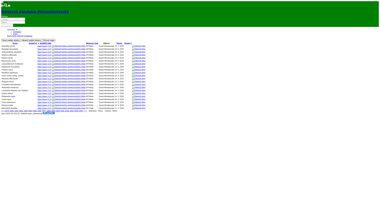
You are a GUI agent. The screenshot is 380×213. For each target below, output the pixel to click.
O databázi (28, 36)
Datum (119, 43)
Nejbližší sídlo (45, 43)
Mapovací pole (92, 43)
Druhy (9, 36)
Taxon (15, 43)
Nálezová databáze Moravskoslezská (35, 11)
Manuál (20, 36)
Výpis (15, 34)
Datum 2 (128, 43)
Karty (14, 36)
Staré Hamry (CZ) (44, 46)
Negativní (33, 43)
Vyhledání (17, 32)
